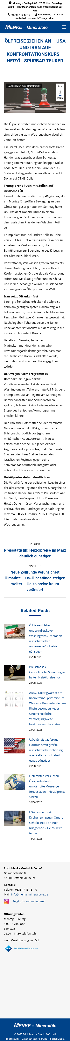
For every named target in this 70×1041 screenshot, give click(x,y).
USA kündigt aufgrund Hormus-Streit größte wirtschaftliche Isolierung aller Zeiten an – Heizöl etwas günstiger (46, 750)
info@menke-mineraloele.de (29, 894)
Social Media (57, 1038)
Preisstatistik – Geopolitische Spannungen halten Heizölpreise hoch (47, 672)
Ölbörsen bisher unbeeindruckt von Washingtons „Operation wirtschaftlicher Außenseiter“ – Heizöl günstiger (45, 638)
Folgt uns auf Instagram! (29, 901)
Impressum (12, 1038)
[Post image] (14, 631)
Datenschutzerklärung (34, 1038)
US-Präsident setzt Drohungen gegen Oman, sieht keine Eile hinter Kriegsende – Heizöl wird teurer (46, 822)
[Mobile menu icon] (64, 27)
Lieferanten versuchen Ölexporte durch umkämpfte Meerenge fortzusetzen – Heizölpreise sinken (47, 786)
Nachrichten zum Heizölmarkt (24, 86)
